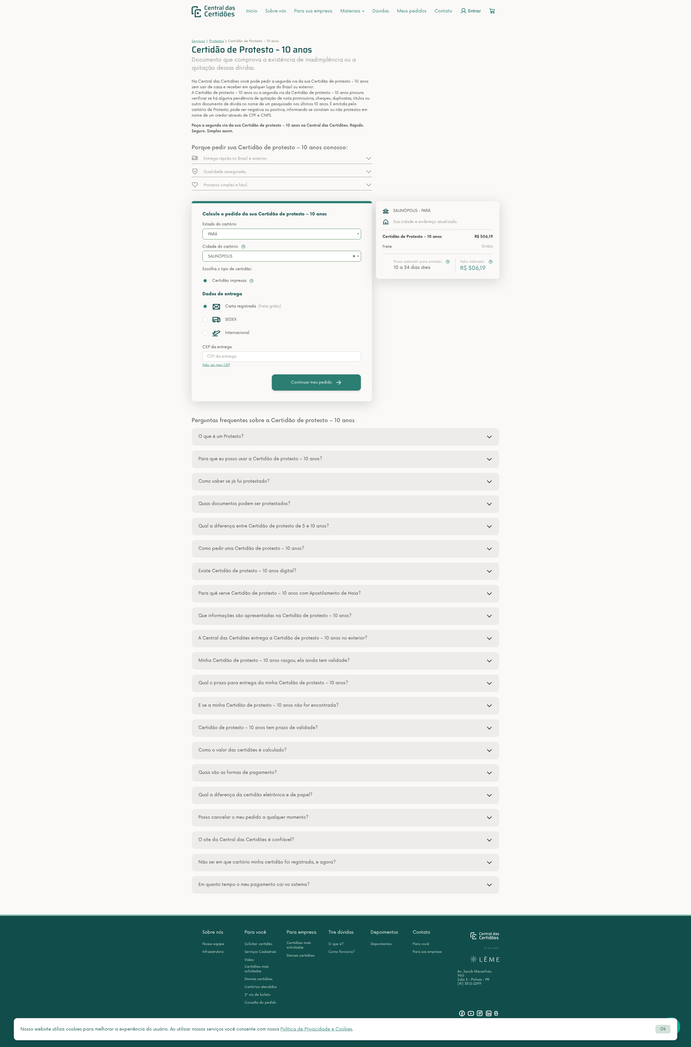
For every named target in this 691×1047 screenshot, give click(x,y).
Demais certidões (258, 979)
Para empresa (301, 932)
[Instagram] (479, 1013)
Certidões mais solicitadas (257, 969)
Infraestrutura (212, 952)
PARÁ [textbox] (212, 234)
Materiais (351, 11)
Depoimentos (384, 932)
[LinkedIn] (488, 1013)
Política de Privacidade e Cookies (316, 1029)
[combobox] (281, 234)
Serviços (198, 41)
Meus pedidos (411, 11)
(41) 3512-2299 (469, 984)
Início (251, 11)
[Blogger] (496, 1013)
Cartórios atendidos (261, 987)
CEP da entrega (217, 347)
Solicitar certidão (258, 944)
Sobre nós (275, 11)
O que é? (336, 944)
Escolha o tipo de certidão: (227, 269)
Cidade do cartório (220, 246)
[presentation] (281, 356)
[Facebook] (462, 1013)
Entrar (474, 11)
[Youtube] (471, 1013)
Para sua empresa (313, 11)
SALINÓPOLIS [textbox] (220, 256)
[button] (282, 158)
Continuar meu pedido (311, 382)
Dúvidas (380, 11)
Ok (663, 1029)
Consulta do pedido (260, 1003)
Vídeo (249, 960)
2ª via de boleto (257, 995)
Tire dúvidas (341, 932)
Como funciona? (341, 952)
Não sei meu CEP (216, 365)
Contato (443, 11)
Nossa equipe (213, 944)
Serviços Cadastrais (260, 952)
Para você (255, 932)
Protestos (216, 41)
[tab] (345, 437)
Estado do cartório (219, 224)
